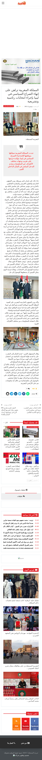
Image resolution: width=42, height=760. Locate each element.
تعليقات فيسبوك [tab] (20, 490)
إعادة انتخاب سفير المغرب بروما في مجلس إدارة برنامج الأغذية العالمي (32, 410)
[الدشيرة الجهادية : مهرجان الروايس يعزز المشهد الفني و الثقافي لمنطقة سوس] (21, 618)
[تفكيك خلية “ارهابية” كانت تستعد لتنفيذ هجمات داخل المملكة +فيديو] (21, 585)
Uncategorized (8, 106)
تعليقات (19, 496)
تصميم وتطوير (24, 755)
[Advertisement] (21, 32)
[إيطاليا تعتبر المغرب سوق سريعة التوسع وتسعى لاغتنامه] (11, 458)
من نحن (24, 743)
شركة (17, 755)
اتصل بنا (10, 743)
